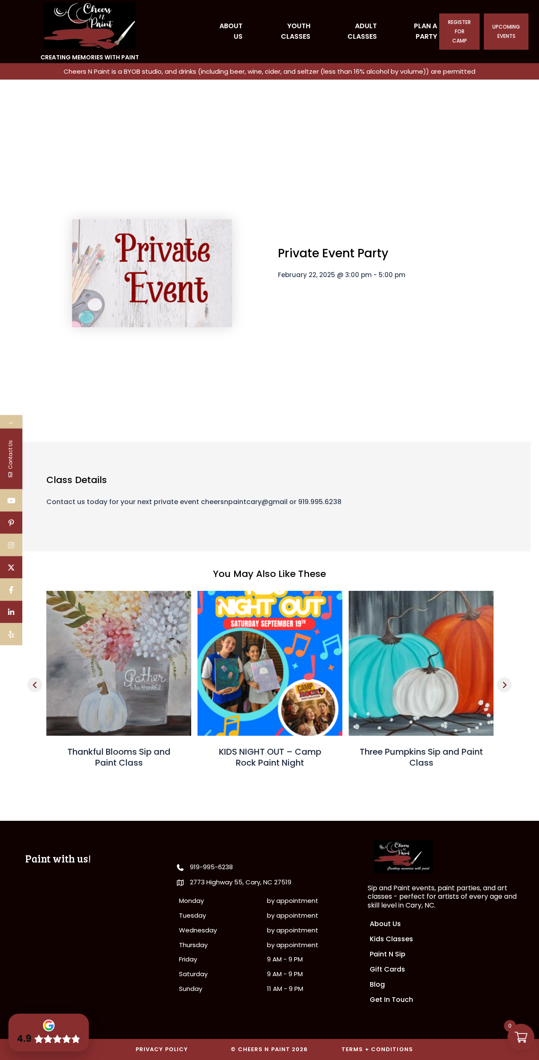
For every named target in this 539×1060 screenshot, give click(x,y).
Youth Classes (295, 31)
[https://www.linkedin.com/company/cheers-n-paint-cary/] (11, 612)
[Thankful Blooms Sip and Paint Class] (118, 662)
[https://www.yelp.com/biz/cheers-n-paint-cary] (11, 634)
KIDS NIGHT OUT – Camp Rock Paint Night (270, 757)
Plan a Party (425, 31)
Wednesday (198, 930)
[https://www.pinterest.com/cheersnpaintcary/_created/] (11, 522)
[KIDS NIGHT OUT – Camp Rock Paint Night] (269, 662)
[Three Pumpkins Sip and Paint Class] (421, 662)
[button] (34, 684)
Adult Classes (362, 31)
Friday (188, 959)
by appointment (292, 900)
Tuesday (192, 915)
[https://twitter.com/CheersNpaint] (11, 567)
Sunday (190, 988)
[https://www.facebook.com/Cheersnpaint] (11, 589)
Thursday (193, 944)
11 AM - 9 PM (285, 988)
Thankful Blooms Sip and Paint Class (119, 757)
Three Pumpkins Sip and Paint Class (421, 757)
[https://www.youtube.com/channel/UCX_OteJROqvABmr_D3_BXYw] (11, 500)
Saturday (193, 973)
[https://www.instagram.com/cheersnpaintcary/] (11, 545)
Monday (191, 900)
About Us (231, 31)
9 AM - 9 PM (285, 959)
